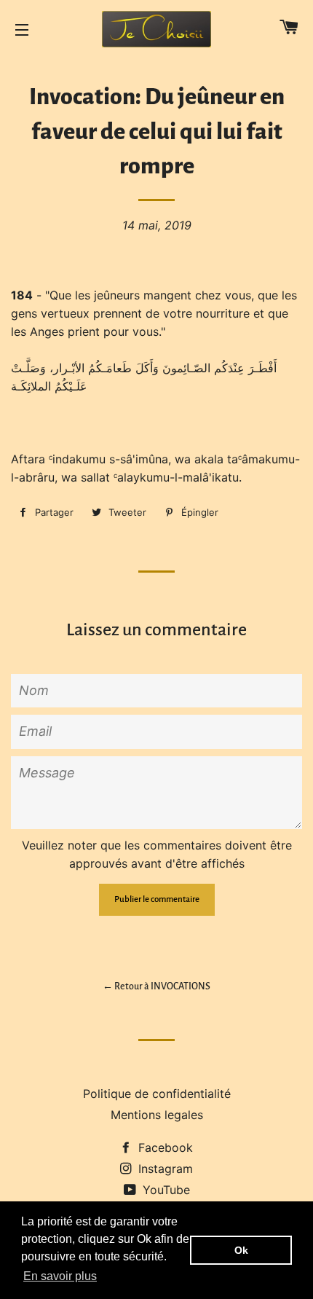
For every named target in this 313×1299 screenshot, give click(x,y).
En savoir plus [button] (60, 1276)
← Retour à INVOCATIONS (156, 986)
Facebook (164, 1147)
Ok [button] (241, 1250)
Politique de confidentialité (157, 1093)
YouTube (164, 1189)
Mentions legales (157, 1114)
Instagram (164, 1168)
